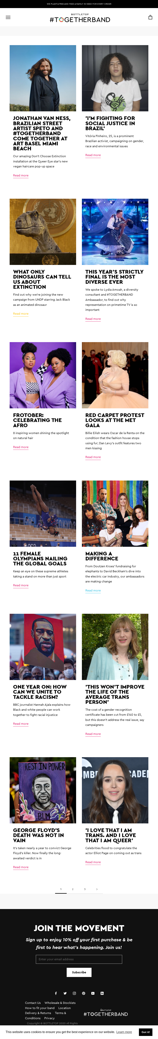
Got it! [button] (146, 1032)
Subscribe (79, 972)
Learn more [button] (124, 1032)
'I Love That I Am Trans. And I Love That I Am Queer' (110, 835)
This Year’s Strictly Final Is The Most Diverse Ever (114, 276)
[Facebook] (55, 993)
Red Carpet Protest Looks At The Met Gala (114, 420)
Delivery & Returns (38, 1013)
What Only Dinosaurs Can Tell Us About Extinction (42, 279)
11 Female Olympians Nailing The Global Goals (40, 558)
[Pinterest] (83, 993)
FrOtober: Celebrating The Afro (37, 420)
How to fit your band (40, 1008)
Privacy (49, 1018)
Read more (21, 175)
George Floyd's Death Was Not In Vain (38, 835)
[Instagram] (74, 993)
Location (64, 1008)
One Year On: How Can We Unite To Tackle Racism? (39, 691)
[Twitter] (65, 993)
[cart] (150, 17)
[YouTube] (92, 993)
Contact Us (33, 1002)
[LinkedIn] (102, 993)
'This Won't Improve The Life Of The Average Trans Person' (115, 694)
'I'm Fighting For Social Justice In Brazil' (110, 123)
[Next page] (97, 889)
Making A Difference (101, 556)
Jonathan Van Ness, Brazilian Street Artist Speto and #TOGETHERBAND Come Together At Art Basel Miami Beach (41, 133)
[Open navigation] (8, 17)
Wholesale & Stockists (60, 1002)
